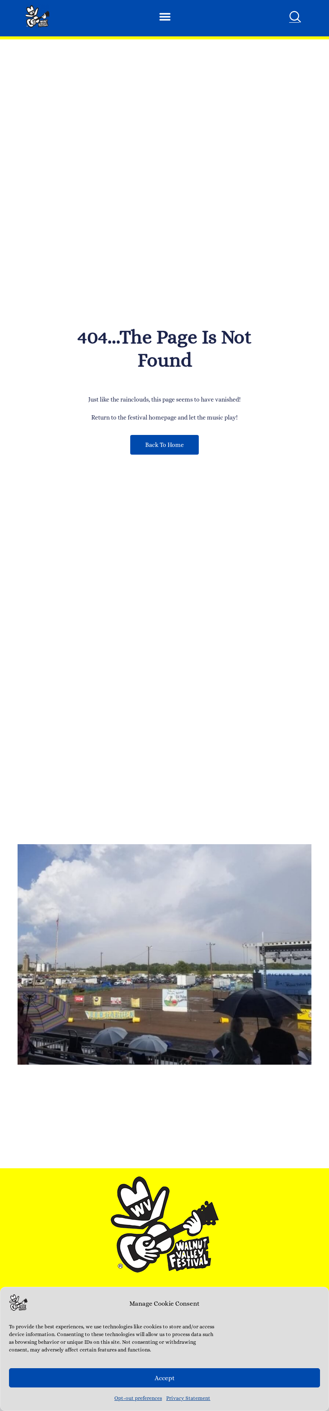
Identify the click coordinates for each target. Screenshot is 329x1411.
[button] (165, 16)
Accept (165, 1378)
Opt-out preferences (138, 1398)
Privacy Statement (188, 1398)
